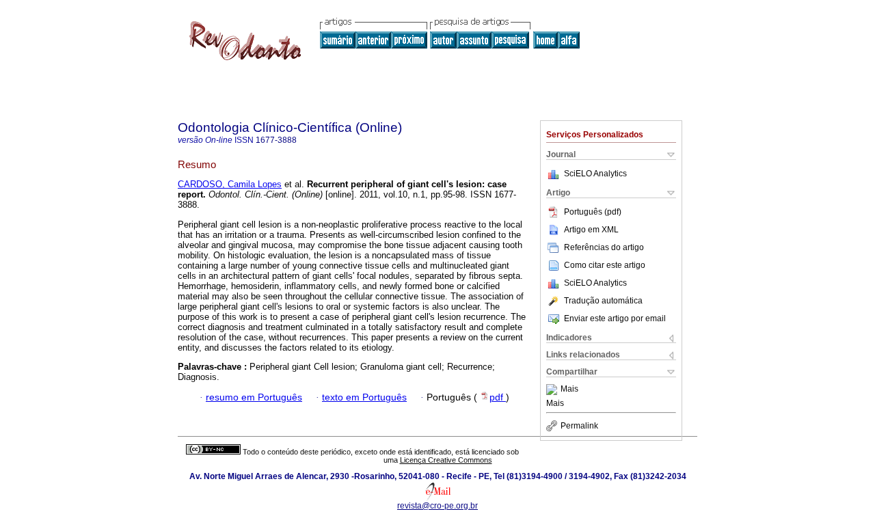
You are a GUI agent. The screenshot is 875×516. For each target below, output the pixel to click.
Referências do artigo (604, 247)
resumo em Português (254, 397)
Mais (569, 389)
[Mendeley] (553, 389)
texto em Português (364, 397)
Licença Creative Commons (446, 460)
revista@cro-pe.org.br (437, 506)
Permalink (579, 426)
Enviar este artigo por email (615, 318)
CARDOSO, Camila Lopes (230, 184)
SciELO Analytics (595, 173)
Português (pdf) (592, 212)
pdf (497, 397)
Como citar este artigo (604, 265)
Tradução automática (603, 300)
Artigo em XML (591, 229)
